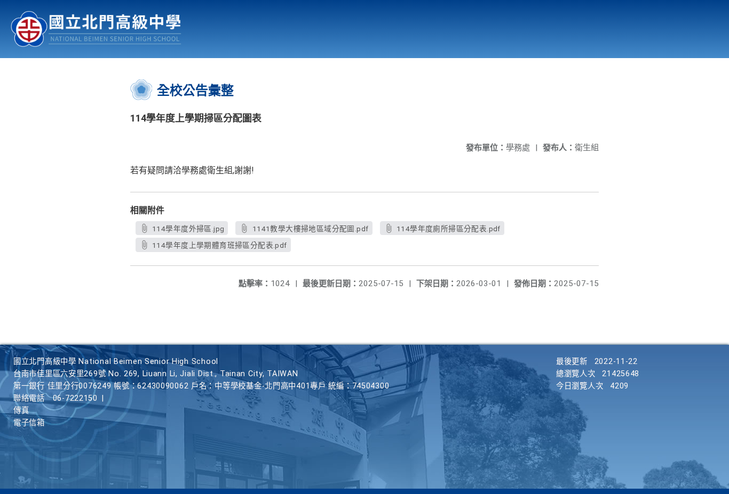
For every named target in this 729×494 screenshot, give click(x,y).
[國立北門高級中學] (96, 29)
